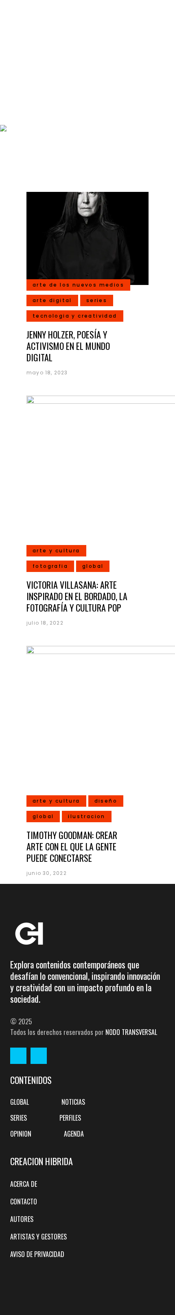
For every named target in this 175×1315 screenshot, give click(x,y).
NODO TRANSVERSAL (131, 1032)
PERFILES (70, 1117)
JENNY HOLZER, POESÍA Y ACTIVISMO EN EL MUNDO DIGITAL (68, 346)
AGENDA (74, 1133)
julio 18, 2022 (44, 622)
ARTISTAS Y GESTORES (38, 1237)
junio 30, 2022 (46, 873)
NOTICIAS (73, 1101)
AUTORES (21, 1219)
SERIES (18, 1117)
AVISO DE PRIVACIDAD (37, 1254)
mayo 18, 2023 (47, 372)
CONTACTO (23, 1201)
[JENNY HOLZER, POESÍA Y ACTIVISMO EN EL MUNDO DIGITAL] (87, 237)
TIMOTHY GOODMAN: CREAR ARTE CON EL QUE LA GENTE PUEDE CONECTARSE (71, 846)
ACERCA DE (23, 1184)
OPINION (20, 1133)
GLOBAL (19, 1101)
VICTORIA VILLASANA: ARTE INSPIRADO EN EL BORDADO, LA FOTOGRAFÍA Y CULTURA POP (76, 596)
